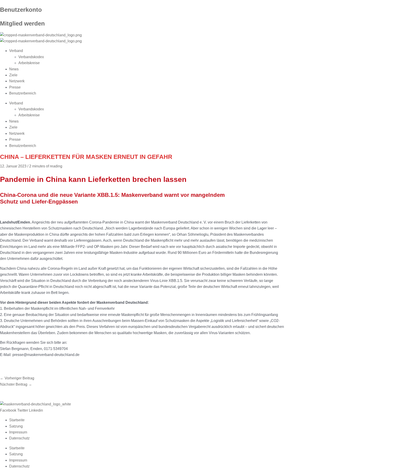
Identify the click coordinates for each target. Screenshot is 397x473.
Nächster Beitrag (16, 384)
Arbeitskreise (29, 63)
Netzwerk (17, 81)
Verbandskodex (31, 57)
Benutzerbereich (22, 93)
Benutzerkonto (21, 9)
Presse (15, 87)
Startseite (17, 420)
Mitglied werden (22, 23)
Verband (16, 51)
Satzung (16, 426)
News (14, 69)
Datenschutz (19, 438)
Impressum (18, 432)
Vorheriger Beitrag (17, 378)
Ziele (13, 75)
